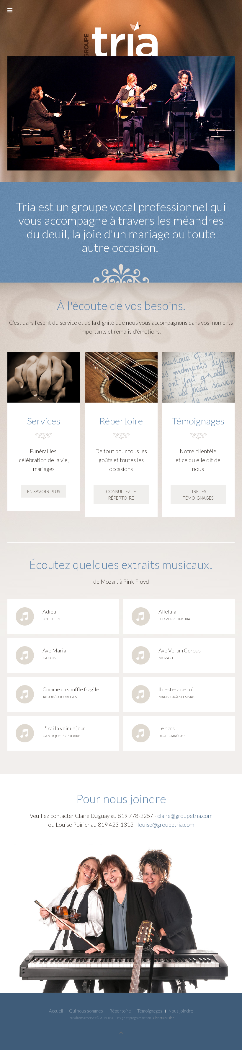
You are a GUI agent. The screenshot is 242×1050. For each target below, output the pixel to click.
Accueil (56, 1010)
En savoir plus (43, 491)
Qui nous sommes (86, 1010)
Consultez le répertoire (121, 495)
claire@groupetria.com (184, 815)
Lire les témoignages (198, 495)
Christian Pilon (163, 1018)
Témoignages (149, 1010)
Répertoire (120, 1010)
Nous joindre (181, 1010)
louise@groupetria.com (166, 824)
